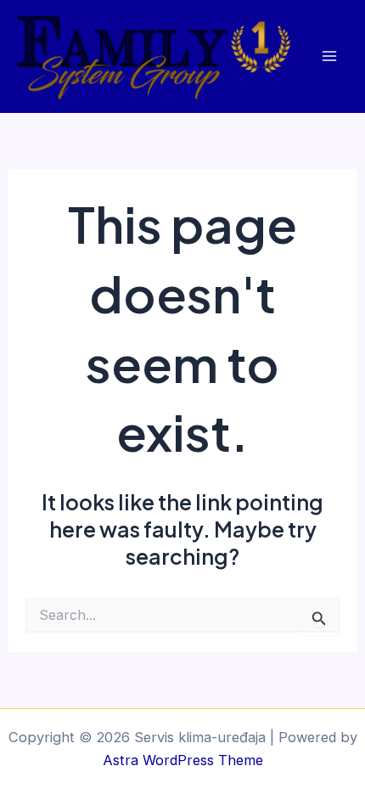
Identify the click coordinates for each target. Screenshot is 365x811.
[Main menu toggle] (329, 56)
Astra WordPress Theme (183, 760)
